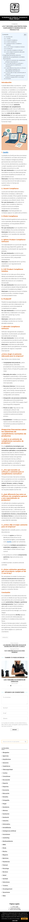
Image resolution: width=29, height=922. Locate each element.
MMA (4, 844)
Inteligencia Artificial (9, 831)
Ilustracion (6, 814)
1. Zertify (8, 38)
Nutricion (5, 858)
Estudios (5, 797)
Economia (6, 790)
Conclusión (8, 78)
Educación (6, 793)
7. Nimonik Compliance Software (14, 50)
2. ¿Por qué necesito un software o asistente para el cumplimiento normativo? (14, 65)
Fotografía (6, 800)
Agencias (6, 756)
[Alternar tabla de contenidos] (24, 34)
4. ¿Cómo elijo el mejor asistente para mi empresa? (16, 73)
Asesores (5, 762)
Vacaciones (6, 892)
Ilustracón (6, 817)
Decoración (6, 780)
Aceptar (24, 918)
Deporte (5, 783)
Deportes (6, 786)
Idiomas (5, 810)
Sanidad (5, 878)
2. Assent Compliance (11, 40)
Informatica (6, 824)
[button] (2, 673)
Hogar (4, 803)
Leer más (14, 920)
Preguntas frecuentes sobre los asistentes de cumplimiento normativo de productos (14, 57)
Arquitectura (7, 759)
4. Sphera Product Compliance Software (14, 44)
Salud (4, 875)
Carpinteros (6, 766)
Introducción (9, 36)
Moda (4, 848)
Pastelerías (6, 861)
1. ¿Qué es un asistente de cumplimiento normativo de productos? (15, 61)
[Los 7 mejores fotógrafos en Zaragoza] (14, 669)
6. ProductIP (9, 48)
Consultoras (6, 776)
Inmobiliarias (7, 827)
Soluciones (6, 882)
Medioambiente (8, 841)
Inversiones (6, 834)
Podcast (5, 865)
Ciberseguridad (8, 769)
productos (5, 637)
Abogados (6, 752)
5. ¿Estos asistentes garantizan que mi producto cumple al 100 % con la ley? (15, 76)
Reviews (5, 872)
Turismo (5, 885)
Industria (5, 820)
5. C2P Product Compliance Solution (15, 46)
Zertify (5, 152)
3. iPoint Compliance (11, 41)
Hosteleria (6, 807)
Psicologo (6, 868)
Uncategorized (7, 889)
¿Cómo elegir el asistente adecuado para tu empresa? (15, 52)
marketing (6, 837)
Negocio (5, 855)
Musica (5, 851)
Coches (5, 773)
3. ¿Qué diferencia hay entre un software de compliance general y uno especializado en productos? (16, 69)
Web (4, 895)
